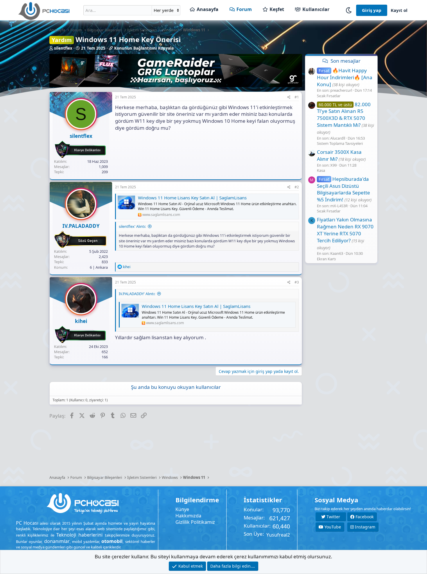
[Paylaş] (289, 97)
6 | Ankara (99, 267)
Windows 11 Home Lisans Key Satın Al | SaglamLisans (192, 198)
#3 (297, 282)
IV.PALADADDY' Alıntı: (137, 293)
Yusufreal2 (278, 535)
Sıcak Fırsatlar (328, 95)
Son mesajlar (345, 60)
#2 (297, 187)
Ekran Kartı (326, 258)
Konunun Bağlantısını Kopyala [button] (144, 48)
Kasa (321, 170)
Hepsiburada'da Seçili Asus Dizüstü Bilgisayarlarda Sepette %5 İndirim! (343, 189)
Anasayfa (207, 9)
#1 (297, 97)
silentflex (63, 48)
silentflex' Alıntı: (132, 226)
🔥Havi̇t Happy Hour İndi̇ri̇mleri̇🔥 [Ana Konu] (344, 77)
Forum (244, 9)
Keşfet (277, 9)
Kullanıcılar (315, 9)
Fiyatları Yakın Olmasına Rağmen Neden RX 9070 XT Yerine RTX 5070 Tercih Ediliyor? (345, 229)
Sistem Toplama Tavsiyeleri (340, 143)
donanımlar (57, 541)
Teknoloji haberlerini (79, 535)
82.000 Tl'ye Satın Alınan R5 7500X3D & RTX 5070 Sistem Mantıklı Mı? (344, 114)
